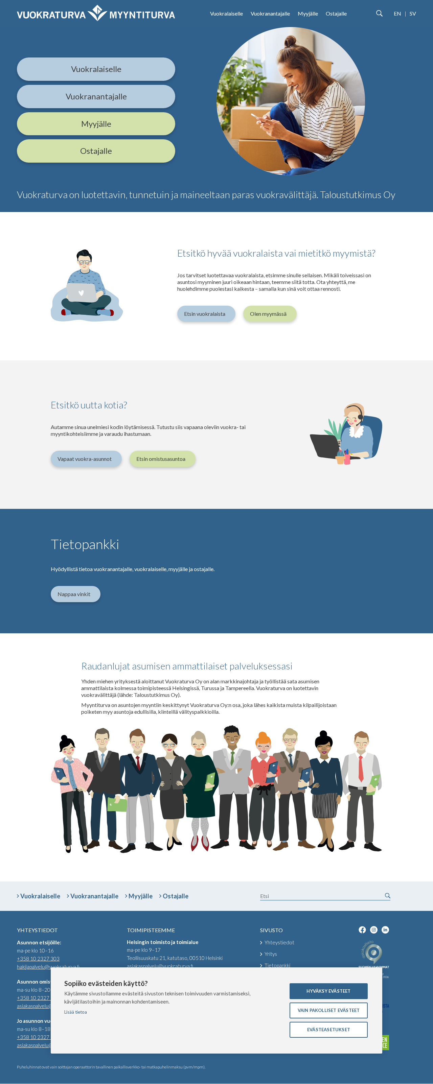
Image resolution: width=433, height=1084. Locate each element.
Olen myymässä (268, 313)
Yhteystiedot (279, 942)
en (397, 13)
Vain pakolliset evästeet (329, 1010)
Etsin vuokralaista (204, 313)
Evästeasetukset (328, 1029)
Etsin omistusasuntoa (160, 458)
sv (413, 13)
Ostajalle (336, 13)
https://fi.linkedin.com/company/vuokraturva (385, 930)
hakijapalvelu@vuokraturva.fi (48, 967)
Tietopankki (277, 965)
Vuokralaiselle (226, 13)
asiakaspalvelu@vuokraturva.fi (50, 1006)
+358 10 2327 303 (38, 959)
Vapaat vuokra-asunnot (85, 458)
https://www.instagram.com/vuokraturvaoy (374, 930)
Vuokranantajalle (270, 13)
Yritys (271, 954)
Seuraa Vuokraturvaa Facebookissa (362, 930)
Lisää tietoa (75, 1012)
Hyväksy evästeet (328, 991)
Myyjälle (308, 13)
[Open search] (379, 13)
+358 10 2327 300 (38, 998)
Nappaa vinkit (74, 594)
